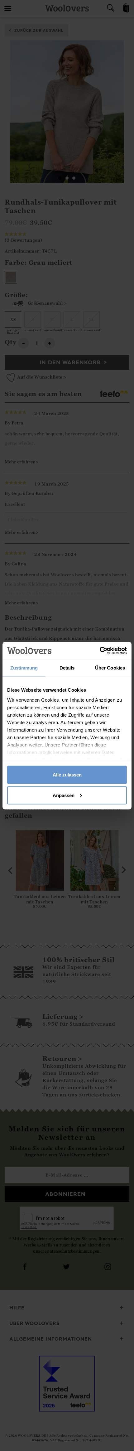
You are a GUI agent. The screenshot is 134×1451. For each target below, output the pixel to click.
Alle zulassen (67, 774)
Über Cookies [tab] (110, 667)
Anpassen (63, 795)
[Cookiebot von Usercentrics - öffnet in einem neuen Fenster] (99, 650)
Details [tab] (67, 667)
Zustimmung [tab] (24, 667)
